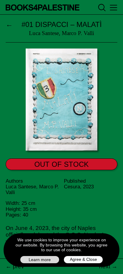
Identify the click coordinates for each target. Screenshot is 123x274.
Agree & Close (83, 259)
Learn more (40, 259)
